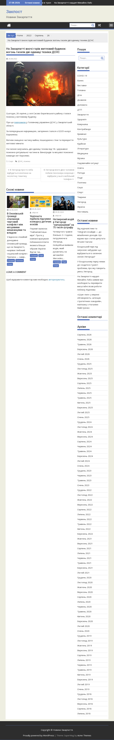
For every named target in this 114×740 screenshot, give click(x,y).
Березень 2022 (85, 533)
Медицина (82, 153)
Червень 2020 (84, 606)
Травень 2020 (84, 611)
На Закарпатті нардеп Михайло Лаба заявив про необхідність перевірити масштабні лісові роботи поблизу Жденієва (90, 283)
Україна (81, 206)
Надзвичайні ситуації (88, 163)
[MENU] (111, 25)
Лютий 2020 (83, 626)
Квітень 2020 (84, 616)
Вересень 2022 (85, 504)
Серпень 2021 (84, 548)
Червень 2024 (84, 446)
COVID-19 (82, 75)
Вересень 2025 (85, 378)
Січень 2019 (83, 689)
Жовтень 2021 (84, 538)
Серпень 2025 (84, 383)
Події (41, 255)
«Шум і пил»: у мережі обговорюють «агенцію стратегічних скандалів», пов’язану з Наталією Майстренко (89, 301)
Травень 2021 (84, 563)
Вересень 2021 (85, 543)
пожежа (27, 161)
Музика (81, 158)
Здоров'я (81, 119)
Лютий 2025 (83, 412)
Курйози (81, 143)
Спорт (80, 192)
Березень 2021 (85, 567)
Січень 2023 (83, 485)
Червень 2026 (84, 339)
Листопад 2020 (85, 582)
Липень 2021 (84, 553)
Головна (11, 260)
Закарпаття (83, 114)
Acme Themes (84, 735)
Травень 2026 (84, 344)
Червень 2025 (84, 393)
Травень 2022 (84, 524)
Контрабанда (84, 129)
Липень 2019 (84, 660)
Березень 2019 (85, 679)
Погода (81, 172)
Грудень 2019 (84, 635)
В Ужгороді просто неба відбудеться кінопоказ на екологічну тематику (20, 172)
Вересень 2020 (85, 592)
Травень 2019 (84, 669)
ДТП (79, 109)
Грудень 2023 (84, 470)
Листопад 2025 (85, 368)
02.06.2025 (13, 210)
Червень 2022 (84, 519)
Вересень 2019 (85, 650)
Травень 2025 (84, 397)
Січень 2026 (83, 359)
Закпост (14, 11)
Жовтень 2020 (84, 587)
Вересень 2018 (85, 703)
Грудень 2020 (84, 577)
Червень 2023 (84, 475)
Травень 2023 (84, 480)
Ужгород (81, 202)
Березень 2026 (85, 349)
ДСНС (20, 161)
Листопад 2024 (85, 427)
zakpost (34, 212)
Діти (79, 95)
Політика (19, 260)
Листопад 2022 (85, 495)
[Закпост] (9, 24)
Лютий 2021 (83, 572)
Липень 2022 (84, 514)
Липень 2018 (84, 713)
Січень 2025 (83, 417)
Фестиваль (82, 211)
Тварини (81, 197)
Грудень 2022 (84, 490)
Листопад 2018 (85, 699)
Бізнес (80, 80)
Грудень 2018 (84, 694)
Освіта (80, 168)
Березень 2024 (85, 456)
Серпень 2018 (84, 708)
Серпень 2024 (84, 441)
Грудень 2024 (84, 422)
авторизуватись (57, 279)
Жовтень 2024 (84, 431)
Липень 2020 (84, 601)
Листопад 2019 (85, 640)
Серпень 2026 (84, 334)
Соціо (10, 161)
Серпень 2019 (84, 655)
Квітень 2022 (84, 529)
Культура (82, 138)
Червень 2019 (84, 665)
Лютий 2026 (83, 354)
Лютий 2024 (83, 461)
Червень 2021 (84, 558)
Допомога (82, 104)
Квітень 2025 (84, 402)
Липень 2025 (84, 388)
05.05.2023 (36, 209)
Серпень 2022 (84, 509)
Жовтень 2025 (84, 373)
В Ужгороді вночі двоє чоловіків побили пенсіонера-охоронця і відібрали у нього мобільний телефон (59, 174)
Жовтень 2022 (84, 499)
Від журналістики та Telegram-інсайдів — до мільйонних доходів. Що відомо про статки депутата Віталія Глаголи (91, 235)
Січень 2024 (83, 465)
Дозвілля (81, 100)
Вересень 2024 (85, 436)
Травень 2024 (84, 451)
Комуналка (82, 124)
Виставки (81, 85)
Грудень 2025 (84, 363)
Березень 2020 (85, 621)
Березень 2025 (85, 407)
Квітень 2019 (84, 674)
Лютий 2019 (83, 684)
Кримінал (81, 134)
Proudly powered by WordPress (38, 735)
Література (83, 148)
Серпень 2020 (84, 597)
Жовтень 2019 (84, 645)
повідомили (20, 122)
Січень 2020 (83, 631)
